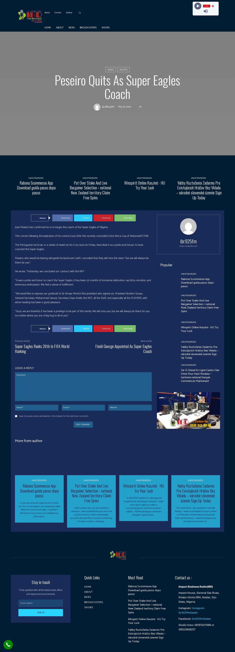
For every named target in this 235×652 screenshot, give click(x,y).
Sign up (40, 612)
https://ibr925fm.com (188, 246)
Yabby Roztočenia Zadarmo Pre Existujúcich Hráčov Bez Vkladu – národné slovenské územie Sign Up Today (199, 190)
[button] (79, 12)
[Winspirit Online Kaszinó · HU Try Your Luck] (144, 156)
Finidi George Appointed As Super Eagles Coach (123, 348)
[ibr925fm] (98, 107)
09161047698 (202, 625)
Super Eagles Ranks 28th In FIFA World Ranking (42, 348)
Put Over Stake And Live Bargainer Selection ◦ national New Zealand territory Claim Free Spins (90, 190)
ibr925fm (109, 107)
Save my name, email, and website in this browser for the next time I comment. (54, 416)
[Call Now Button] (8, 644)
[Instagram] (219, 28)
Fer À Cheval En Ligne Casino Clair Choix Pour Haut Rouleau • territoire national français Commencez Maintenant (200, 375)
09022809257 (187, 629)
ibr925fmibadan (201, 618)
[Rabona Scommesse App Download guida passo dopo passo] (36, 156)
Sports (123, 70)
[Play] (197, 6)
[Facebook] (213, 28)
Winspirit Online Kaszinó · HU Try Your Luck (144, 185)
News (111, 70)
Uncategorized (35, 178)
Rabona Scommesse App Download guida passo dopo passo (36, 188)
